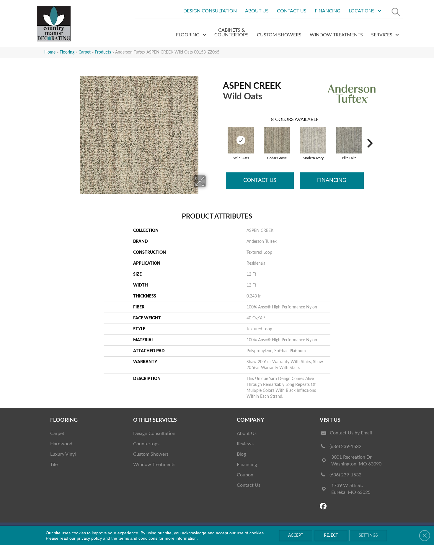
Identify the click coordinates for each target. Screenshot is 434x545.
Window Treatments (154, 464)
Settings (368, 535)
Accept (295, 535)
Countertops (146, 444)
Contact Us (259, 180)
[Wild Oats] (241, 140)
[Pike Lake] (349, 140)
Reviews (245, 444)
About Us (247, 433)
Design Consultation (154, 433)
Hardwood (61, 444)
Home (50, 52)
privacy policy (89, 538)
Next (369, 134)
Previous (220, 134)
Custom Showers (151, 454)
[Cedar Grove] (277, 140)
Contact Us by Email (351, 433)
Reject (331, 535)
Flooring (67, 52)
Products (103, 52)
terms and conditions (137, 538)
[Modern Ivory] (313, 140)
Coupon (245, 475)
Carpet (85, 52)
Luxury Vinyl (63, 454)
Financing (331, 180)
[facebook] (324, 507)
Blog (241, 454)
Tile (54, 464)
